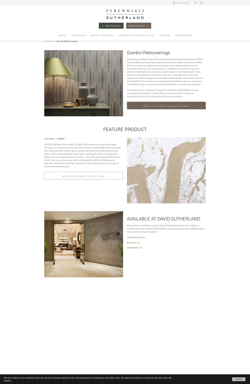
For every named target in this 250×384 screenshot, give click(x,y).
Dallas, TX (133, 243)
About (62, 35)
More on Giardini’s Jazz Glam (84, 176)
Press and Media (103, 35)
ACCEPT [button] (238, 379)
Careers (165, 35)
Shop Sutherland (137, 25)
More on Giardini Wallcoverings (166, 106)
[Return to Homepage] (125, 14)
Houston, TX (134, 248)
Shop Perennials (113, 25)
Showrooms (183, 35)
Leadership (79, 35)
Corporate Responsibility (137, 35)
